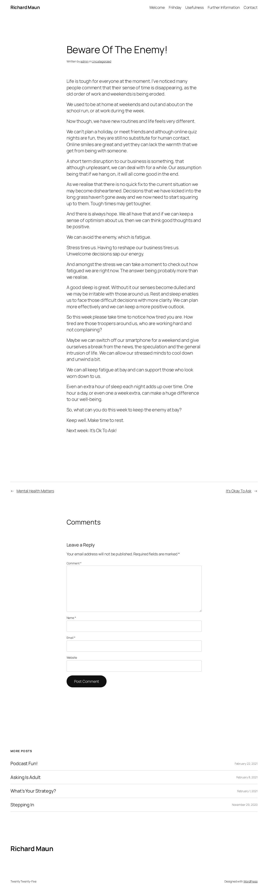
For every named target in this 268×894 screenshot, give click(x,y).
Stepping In (22, 804)
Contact (251, 7)
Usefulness (194, 7)
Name (71, 618)
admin (84, 61)
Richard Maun (25, 7)
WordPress (251, 881)
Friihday (175, 7)
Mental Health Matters (35, 490)
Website (72, 657)
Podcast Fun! (24, 763)
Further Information (224, 7)
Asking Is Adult (25, 777)
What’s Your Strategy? (33, 790)
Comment (74, 563)
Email (71, 638)
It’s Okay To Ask (238, 490)
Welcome (157, 7)
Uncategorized (101, 61)
